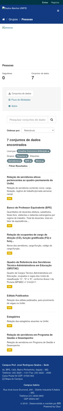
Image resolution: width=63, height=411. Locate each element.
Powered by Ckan (52, 406)
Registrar (55, 2)
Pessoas (27, 19)
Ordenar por (13, 130)
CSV (9, 198)
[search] (52, 119)
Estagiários (13, 316)
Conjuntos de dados (21, 93)
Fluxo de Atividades (20, 99)
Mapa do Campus (14, 378)
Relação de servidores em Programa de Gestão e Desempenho (30, 336)
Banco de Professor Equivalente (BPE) (29, 207)
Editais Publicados (18, 295)
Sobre (14, 105)
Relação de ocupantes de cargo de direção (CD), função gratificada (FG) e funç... (29, 238)
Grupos (13, 19)
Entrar (45, 2)
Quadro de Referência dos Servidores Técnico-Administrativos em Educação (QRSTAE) (29, 265)
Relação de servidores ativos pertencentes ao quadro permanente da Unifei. (30, 180)
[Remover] (48, 151)
